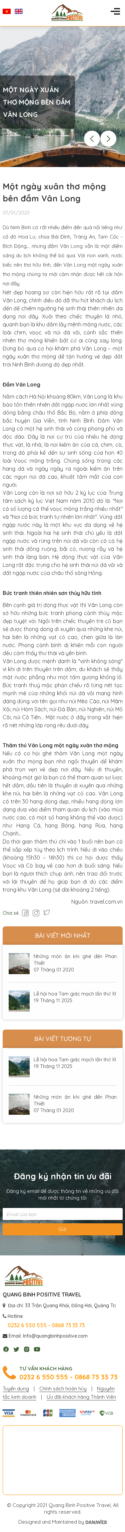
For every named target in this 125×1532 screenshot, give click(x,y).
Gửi (62, 1229)
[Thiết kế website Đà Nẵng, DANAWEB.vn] (96, 1522)
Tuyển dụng (16, 1388)
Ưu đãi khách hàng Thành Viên (81, 1397)
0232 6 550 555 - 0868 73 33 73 (68, 1377)
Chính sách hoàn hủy (63, 1388)
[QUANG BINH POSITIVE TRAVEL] (24, 1276)
